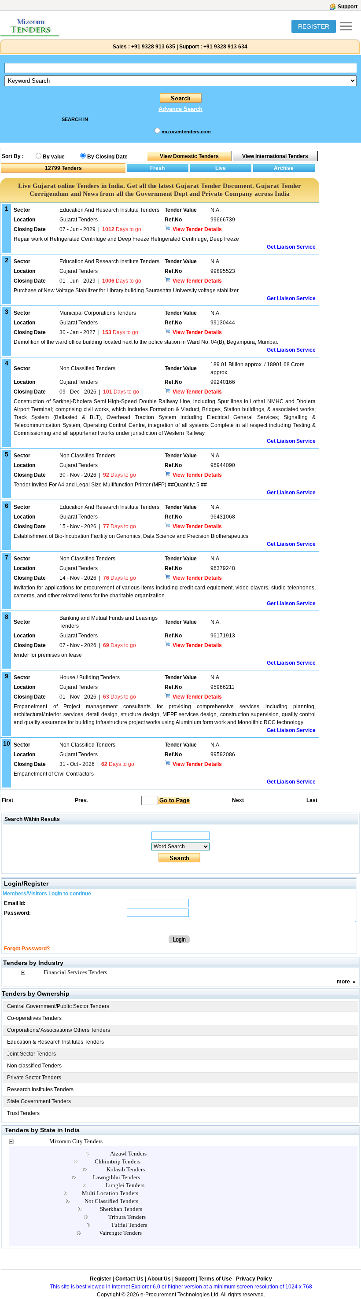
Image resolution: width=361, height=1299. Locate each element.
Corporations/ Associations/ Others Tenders (58, 1030)
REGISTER (313, 26)
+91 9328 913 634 (225, 47)
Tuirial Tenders (129, 1225)
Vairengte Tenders (120, 1232)
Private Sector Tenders (34, 1078)
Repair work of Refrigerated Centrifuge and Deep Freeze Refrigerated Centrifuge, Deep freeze (126, 239)
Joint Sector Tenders (31, 1054)
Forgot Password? (27, 949)
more (343, 982)
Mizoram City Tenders (76, 1141)
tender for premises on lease (48, 655)
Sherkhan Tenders (121, 1209)
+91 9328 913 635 (152, 47)
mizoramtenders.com (186, 131)
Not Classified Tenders (111, 1201)
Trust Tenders (23, 1113)
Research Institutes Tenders (40, 1089)
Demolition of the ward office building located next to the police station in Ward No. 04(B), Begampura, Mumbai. (146, 342)
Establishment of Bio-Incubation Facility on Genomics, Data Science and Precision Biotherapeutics (131, 536)
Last (311, 800)
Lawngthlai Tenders (116, 1177)
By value (54, 157)
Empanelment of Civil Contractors (54, 774)
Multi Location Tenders (110, 1193)
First (7, 800)
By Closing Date (107, 157)
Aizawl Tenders (128, 1153)
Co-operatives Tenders (34, 1018)
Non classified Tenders (34, 1066)
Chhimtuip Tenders (117, 1161)
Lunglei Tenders (125, 1185)
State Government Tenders (39, 1101)
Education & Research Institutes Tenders (55, 1042)
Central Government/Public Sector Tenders (58, 1006)
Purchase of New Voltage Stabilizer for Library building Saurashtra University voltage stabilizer (126, 290)
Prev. (81, 800)
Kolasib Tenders (126, 1169)
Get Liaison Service (291, 247)
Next (238, 800)
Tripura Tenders (127, 1217)
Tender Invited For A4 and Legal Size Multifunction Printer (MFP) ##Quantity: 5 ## (110, 485)
